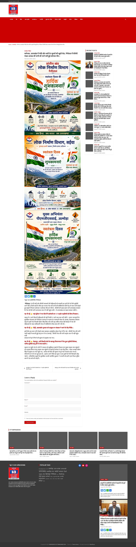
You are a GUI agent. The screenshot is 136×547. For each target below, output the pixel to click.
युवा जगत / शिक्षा (49, 19)
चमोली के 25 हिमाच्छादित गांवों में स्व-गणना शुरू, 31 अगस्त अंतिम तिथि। (102, 126)
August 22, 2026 (97, 58)
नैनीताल (29, 51)
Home (11, 19)
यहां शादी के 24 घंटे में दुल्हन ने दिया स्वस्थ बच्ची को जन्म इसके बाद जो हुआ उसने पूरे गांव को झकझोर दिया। (23, 452)
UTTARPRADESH (15, 430)
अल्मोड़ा (50, 469)
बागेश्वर (48, 476)
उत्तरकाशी (95, 112)
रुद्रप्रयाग (42, 479)
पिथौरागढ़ (98, 80)
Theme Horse (75, 544)
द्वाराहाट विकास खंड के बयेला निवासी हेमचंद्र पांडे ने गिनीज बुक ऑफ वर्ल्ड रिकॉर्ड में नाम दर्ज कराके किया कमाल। (103, 106)
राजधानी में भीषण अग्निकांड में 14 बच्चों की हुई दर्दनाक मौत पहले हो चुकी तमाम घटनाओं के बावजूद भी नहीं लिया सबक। (113, 452)
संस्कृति (65, 19)
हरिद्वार (98, 92)
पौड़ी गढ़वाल (42, 476)
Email (26, 406)
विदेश (21, 19)
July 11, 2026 (42, 456)
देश (16, 19)
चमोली (98, 124)
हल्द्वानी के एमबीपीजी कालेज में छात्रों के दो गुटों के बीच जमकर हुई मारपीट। (103, 55)
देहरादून (98, 103)
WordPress (92, 544)
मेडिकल (75, 19)
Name (26, 399)
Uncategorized (42, 468)
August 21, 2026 (97, 109)
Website (26, 412)
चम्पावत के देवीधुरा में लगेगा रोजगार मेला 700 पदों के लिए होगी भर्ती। (102, 74)
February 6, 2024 (28, 58)
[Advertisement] (68, 32)
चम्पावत (98, 72)
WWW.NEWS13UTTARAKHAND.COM (57, 544)
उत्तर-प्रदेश (27, 19)
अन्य (47, 468)
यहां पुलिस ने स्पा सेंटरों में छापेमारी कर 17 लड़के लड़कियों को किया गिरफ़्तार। (37, 368)
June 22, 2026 (103, 456)
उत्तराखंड (34, 19)
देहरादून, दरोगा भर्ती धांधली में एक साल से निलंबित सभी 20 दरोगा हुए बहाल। (67, 368)
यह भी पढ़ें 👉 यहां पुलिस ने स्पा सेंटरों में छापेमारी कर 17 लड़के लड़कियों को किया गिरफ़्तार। (51, 314)
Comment (27, 382)
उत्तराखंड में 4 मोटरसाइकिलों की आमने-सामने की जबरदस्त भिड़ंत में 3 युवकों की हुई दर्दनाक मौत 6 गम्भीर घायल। (102, 96)
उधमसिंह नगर (50, 471)
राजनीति (41, 19)
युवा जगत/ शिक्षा (56, 476)
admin (34, 58)
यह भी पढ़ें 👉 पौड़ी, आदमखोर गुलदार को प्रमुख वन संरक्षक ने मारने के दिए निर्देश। (48, 328)
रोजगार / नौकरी (58, 19)
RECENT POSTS (92, 50)
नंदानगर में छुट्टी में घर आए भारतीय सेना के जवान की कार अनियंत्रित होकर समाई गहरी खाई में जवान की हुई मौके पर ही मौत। (103, 149)
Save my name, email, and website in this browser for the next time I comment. (44, 418)
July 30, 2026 (12, 454)
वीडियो (81, 19)
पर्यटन (70, 19)
